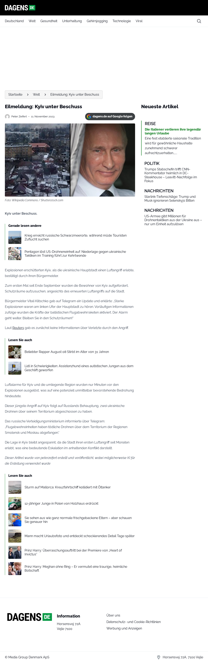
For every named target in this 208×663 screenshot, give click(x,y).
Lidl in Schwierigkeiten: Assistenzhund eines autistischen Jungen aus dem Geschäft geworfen (79, 368)
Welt (32, 21)
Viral (139, 21)
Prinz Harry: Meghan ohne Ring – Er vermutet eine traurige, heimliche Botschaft (76, 568)
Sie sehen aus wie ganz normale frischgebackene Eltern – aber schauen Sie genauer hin (78, 520)
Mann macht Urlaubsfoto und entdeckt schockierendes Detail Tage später (80, 536)
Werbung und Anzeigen (124, 628)
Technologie (122, 21)
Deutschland (14, 21)
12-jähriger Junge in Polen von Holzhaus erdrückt (61, 503)
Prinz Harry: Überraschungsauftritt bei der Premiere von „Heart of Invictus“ (73, 552)
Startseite (15, 94)
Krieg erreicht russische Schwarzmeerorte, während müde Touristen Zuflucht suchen (76, 237)
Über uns (113, 615)
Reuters (18, 328)
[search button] (199, 21)
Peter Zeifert (19, 116)
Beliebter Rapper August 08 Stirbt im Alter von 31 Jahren (67, 352)
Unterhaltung (72, 21)
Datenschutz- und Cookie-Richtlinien (133, 622)
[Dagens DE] (104, 7)
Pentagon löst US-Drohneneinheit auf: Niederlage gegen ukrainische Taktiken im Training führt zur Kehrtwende (75, 253)
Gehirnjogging (97, 21)
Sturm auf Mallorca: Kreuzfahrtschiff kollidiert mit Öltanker (68, 487)
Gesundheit (48, 21)
